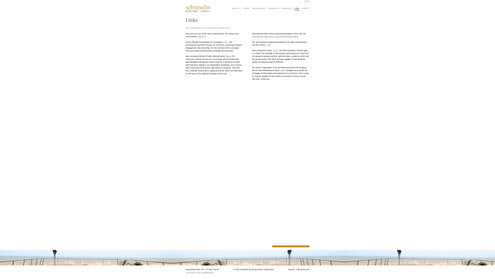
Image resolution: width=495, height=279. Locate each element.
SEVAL (275, 50)
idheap (228, 56)
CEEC (226, 42)
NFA (269, 45)
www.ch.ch (202, 37)
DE (305, 1)
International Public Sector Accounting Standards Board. (275, 37)
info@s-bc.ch (208, 272)
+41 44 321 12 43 (193, 272)
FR (308, 1)
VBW (282, 70)
